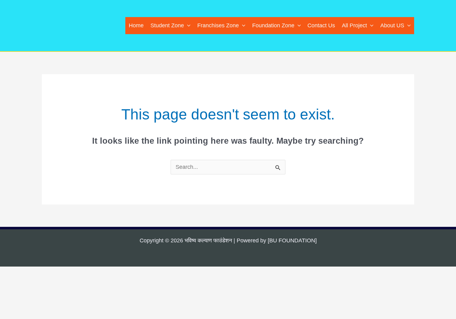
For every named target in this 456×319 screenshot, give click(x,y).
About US (392, 25)
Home (136, 25)
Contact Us (321, 25)
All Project (354, 25)
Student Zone (167, 25)
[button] (187, 25)
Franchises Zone (218, 25)
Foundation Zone (273, 25)
